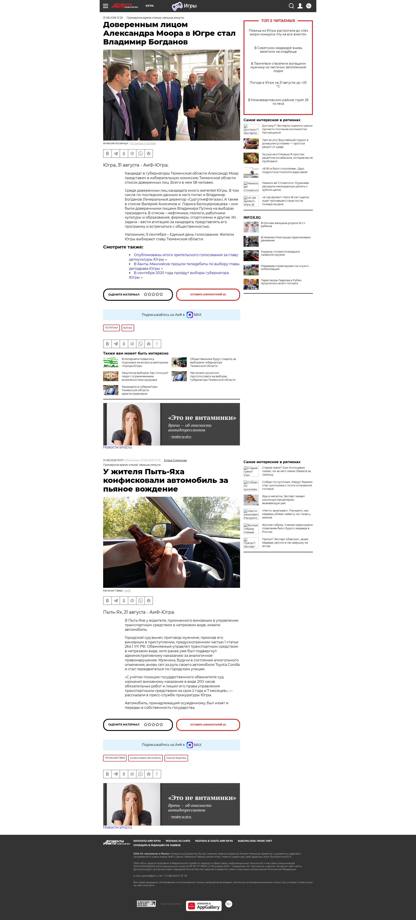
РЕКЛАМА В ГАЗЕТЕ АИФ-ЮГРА (214, 841)
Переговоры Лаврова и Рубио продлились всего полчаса (281, 282)
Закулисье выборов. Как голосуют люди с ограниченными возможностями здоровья (145, 376)
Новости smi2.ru (117, 447)
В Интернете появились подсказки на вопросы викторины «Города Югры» (145, 362)
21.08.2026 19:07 (113, 460)
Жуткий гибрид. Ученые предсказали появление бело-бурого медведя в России (287, 528)
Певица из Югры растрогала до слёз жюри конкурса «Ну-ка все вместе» (278, 32)
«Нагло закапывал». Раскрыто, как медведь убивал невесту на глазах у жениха (286, 514)
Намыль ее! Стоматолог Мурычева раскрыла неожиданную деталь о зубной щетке (285, 186)
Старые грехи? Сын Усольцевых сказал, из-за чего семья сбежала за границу (286, 471)
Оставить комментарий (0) (208, 294)
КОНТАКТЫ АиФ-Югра (147, 841)
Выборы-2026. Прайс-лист (255, 841)
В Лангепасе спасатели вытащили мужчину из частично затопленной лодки (278, 67)
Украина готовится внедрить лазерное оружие (280, 253)
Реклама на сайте (178, 841)
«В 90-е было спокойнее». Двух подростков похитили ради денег (285, 170)
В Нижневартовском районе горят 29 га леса (278, 102)
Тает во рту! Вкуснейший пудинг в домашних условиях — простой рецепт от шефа (285, 143)
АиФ (128, 590)
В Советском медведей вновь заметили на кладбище (278, 50)
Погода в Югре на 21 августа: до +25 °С (278, 84)
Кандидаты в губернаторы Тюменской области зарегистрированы (139, 390)
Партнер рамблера (171, 903)
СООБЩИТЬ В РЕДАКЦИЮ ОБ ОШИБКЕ (157, 845)
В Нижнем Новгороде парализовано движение (286, 239)
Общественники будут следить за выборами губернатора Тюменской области (213, 362)
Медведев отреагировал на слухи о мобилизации (285, 268)
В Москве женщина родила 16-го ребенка (283, 225)
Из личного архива (143, 143)
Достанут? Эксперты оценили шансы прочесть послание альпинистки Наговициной (287, 129)
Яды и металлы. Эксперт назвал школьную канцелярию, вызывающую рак (283, 500)
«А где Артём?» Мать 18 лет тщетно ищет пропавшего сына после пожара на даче (285, 201)
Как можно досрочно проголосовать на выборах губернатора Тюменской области (213, 376)
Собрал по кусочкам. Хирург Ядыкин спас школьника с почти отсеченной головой (287, 485)
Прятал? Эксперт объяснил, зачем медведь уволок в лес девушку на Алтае (285, 543)
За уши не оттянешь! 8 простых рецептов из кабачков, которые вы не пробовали (287, 158)
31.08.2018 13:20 (113, 17)
